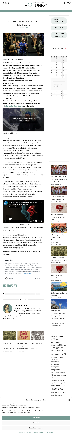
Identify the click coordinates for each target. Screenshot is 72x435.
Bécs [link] (63, 354)
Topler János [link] (54, 395)
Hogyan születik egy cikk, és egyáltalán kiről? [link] (22, 346)
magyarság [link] (62, 383)
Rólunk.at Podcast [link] (59, 21)
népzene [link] (58, 385)
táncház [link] (60, 395)
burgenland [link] (56, 342)
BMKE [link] (53, 339)
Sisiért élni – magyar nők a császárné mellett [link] (8, 346)
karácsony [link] (53, 377)
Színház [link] (64, 392)
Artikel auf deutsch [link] (59, 35)
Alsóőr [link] (53, 336)
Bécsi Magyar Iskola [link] (57, 357)
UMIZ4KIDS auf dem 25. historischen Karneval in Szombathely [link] (59, 179)
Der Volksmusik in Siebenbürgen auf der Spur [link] (58, 217)
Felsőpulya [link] (62, 372)
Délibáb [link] (53, 372)
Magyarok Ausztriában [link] (20, 293)
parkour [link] (31, 293)
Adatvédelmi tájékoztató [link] (25, 432)
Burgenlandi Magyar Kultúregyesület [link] (58, 346)
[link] (70, 2)
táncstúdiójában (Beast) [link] (14, 106)
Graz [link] (58, 375)
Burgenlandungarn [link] (55, 354)
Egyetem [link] (57, 372)
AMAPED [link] (59, 336)
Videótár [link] (59, 28)
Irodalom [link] (63, 375)
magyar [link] (62, 380)
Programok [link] (59, 154)
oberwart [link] (63, 385)
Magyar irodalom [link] (54, 383)
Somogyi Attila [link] (54, 392)
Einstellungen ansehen (36, 428)
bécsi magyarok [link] (55, 364)
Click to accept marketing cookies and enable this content (23, 119)
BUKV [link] (57, 339)
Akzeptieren (36, 417)
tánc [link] (37, 293)
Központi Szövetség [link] (55, 380)
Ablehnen (36, 423)
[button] (69, 400)
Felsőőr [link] (53, 375)
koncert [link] (58, 377)
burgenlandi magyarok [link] (57, 350)
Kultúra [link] (8, 293)
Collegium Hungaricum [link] (55, 368)
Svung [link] (59, 392)
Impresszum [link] (49, 432)
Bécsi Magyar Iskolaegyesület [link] (55, 360)
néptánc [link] (53, 385)
